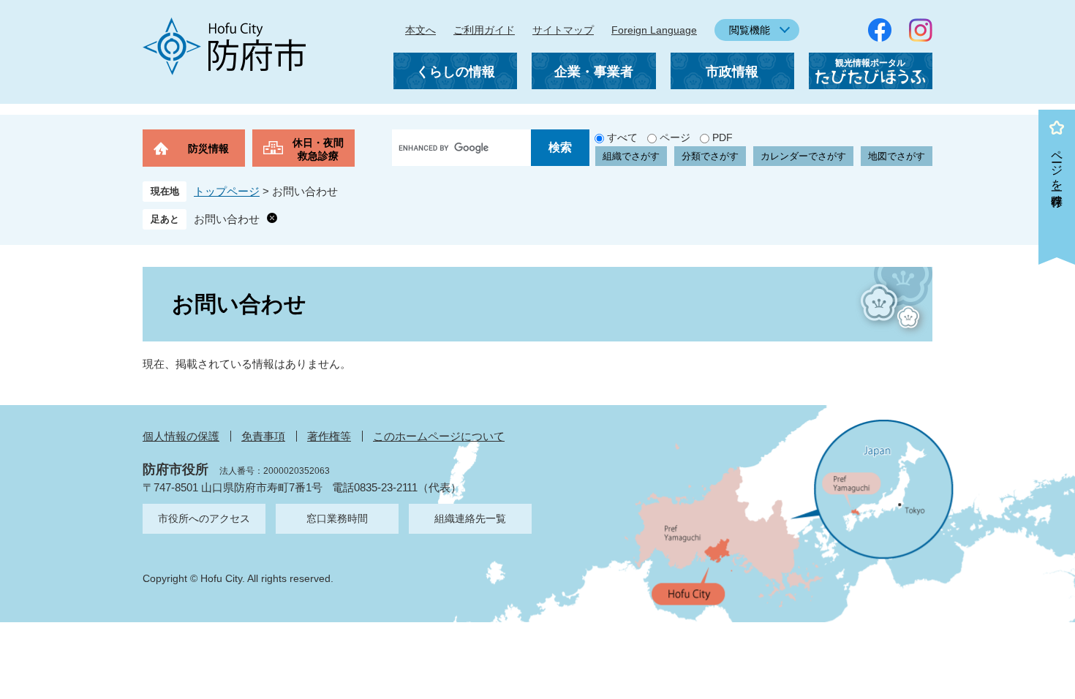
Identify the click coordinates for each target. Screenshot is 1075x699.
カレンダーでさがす (803, 156)
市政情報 (732, 71)
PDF (722, 137)
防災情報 (208, 148)
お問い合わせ (227, 219)
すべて (622, 137)
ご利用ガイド (484, 30)
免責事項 (263, 436)
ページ (675, 137)
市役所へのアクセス (204, 518)
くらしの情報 (455, 71)
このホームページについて (439, 436)
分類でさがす (710, 156)
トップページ (227, 191)
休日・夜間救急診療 (318, 149)
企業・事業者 (593, 71)
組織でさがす (631, 156)
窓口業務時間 (337, 518)
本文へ (420, 30)
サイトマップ (563, 30)
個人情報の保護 (181, 436)
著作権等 (329, 436)
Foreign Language (654, 30)
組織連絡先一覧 (470, 518)
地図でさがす (896, 156)
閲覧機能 (749, 30)
